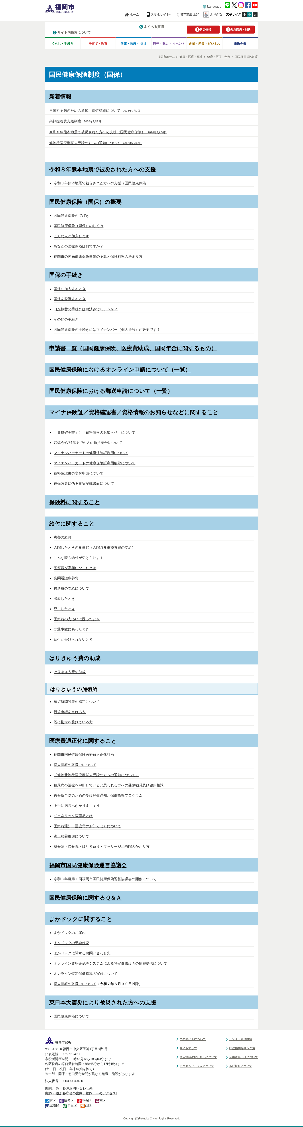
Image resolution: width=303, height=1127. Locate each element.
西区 (88, 1105)
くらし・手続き (62, 43)
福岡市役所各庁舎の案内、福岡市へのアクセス (81, 1093)
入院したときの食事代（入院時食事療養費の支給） (94, 547)
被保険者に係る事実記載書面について (84, 483)
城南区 (54, 1105)
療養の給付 (62, 537)
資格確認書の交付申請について (78, 473)
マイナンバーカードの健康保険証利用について (91, 453)
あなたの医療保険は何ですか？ (78, 246)
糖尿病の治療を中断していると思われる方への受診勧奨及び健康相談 (109, 785)
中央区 (87, 1100)
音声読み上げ (189, 14)
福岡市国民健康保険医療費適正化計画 (84, 754)
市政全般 (240, 43)
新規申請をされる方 (70, 712)
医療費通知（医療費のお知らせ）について (87, 826)
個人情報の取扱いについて (75, 765)
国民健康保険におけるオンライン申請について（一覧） (120, 369)
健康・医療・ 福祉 (133, 43)
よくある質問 (154, 26)
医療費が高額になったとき (75, 568)
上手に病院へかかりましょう (77, 806)
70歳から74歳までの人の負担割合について (88, 443)
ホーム (134, 14)
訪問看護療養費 (66, 578)
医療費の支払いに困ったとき (77, 619)
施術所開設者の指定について (77, 702)
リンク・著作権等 (240, 1039)
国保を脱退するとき (70, 299)
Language (214, 6)
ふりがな (216, 14)
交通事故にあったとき (71, 629)
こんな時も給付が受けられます (78, 558)
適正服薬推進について (71, 836)
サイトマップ (188, 1048)
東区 (52, 1100)
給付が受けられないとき (73, 639)
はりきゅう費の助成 (70, 672)
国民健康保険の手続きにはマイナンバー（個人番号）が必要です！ (107, 329)
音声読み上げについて (243, 1057)
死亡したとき (64, 609)
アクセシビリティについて (197, 1066)
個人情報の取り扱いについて (198, 1057)
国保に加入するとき (70, 289)
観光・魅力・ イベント (169, 43)
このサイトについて (193, 1039)
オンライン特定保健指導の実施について (86, 973)
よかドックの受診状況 (71, 943)
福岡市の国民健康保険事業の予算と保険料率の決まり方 (98, 256)
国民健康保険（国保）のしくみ (78, 226)
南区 (102, 1100)
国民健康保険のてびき (71, 215)
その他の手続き (66, 319)
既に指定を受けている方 (73, 722)
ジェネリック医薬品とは (73, 816)
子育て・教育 (98, 43)
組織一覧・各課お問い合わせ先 (69, 1088)
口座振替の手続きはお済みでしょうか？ (86, 309)
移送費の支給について (71, 588)
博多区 (69, 1100)
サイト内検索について (74, 32)
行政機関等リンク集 (242, 1048)
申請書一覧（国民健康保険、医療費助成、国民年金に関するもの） (133, 348)
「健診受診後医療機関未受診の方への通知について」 (96, 775)
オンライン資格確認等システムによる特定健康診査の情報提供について (111, 963)
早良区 (72, 1105)
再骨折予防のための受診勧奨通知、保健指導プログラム (98, 795)
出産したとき (64, 598)
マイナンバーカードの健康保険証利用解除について (94, 463)
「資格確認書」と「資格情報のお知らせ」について (94, 432)
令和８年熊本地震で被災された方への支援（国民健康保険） (102, 183)
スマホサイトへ (161, 14)
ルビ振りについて (240, 1066)
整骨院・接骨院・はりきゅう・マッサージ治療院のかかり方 (102, 846)
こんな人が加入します (71, 236)
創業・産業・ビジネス (204, 43)
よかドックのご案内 (70, 933)
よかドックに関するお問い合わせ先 (82, 953)
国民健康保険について (71, 1016)
